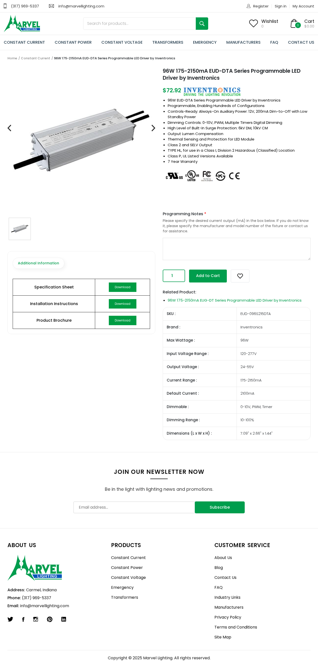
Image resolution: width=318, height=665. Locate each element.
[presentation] (9, 128)
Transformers (124, 597)
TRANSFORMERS (167, 42)
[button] (240, 276)
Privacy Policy (227, 617)
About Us (223, 557)
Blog (218, 567)
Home (12, 58)
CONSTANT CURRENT (24, 42)
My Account (303, 6)
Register (261, 6)
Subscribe (220, 507)
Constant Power (127, 567)
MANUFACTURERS (243, 42)
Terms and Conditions (235, 627)
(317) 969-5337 (25, 6)
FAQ (274, 42)
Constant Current (35, 58)
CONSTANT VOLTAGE (122, 42)
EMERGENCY (205, 42)
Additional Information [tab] (38, 263)
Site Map (222, 637)
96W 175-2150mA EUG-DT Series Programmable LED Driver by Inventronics (235, 300)
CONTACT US (301, 42)
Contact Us (225, 577)
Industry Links (227, 597)
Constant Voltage (128, 577)
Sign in (280, 6)
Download (122, 287)
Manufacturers (228, 607)
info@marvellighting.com (81, 6)
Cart (309, 21)
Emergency (122, 587)
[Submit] (202, 23)
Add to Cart (208, 276)
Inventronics (269, 100)
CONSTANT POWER (73, 42)
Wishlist (269, 21)
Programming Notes (184, 214)
